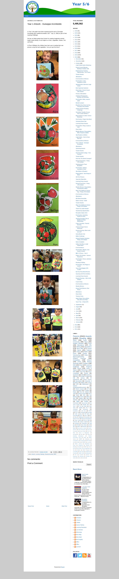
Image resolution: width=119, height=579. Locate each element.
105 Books (87, 413)
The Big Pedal (82, 406)
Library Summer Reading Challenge (82, 109)
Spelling (80, 407)
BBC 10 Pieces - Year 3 (82, 253)
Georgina (78, 517)
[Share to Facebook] (59, 452)
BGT (90, 415)
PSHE (90, 410)
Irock (74, 442)
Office (77, 542)
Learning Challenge (40, 454)
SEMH (85, 446)
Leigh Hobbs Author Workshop (83, 65)
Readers (88, 445)
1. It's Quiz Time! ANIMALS (86, 487)
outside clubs (81, 453)
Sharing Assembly (49, 454)
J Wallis (78, 522)
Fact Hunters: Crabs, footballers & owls (81, 81)
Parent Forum (76, 418)
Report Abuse (77, 469)
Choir (80, 365)
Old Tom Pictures (80, 177)
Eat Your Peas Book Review (83, 271)
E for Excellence (80, 247)
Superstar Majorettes (81, 179)
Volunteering (76, 355)
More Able (80, 348)
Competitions (76, 440)
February (78, 320)
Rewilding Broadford (77, 446)
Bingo (85, 437)
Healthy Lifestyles (78, 343)
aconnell (78, 546)
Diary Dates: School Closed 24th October (83, 91)
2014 (76, 57)
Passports (81, 445)
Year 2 (86, 415)
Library (79, 368)
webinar (79, 457)
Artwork (33, 454)
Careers (82, 396)
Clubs (78, 351)
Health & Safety (85, 376)
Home (26, 16)
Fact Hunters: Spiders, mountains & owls (81, 168)
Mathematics (85, 384)
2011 (76, 329)
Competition (76, 360)
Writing (79, 346)
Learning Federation (81, 527)
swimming (81, 456)
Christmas (75, 409)
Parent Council (80, 389)
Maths (86, 351)
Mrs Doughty (79, 539)
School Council (82, 393)
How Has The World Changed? (84, 158)
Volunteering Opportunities (82, 210)
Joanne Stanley (80, 525)
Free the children (84, 392)
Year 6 (90, 393)
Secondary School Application (83, 448)
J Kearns (78, 520)
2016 (76, 52)
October (78, 63)
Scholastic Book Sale (81, 121)
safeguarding (89, 453)
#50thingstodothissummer (79, 387)
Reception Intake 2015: (81, 213)
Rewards (84, 426)
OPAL (87, 396)
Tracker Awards (80, 156)
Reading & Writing (80, 262)
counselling (75, 451)
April (77, 315)
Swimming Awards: (80, 148)
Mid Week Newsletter (81, 198)
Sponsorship (84, 403)
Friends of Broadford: (81, 93)
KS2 (74, 365)
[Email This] (54, 452)
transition (88, 456)
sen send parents (79, 454)
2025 (76, 33)
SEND (77, 401)
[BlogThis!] (56, 452)
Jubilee (78, 442)
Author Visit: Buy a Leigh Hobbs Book (82, 244)
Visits (86, 355)
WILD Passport (86, 450)
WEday (83, 382)
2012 (76, 327)
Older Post (64, 506)
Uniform (78, 450)
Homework (75, 375)
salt (81, 434)
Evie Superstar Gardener (82, 88)
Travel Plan (82, 371)
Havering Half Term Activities (83, 274)
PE (91, 400)
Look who (83, 410)
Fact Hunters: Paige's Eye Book (84, 119)
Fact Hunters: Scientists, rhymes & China (82, 215)
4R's (84, 395)
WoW (77, 395)
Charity (85, 353)
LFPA (77, 384)
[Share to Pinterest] (61, 452)
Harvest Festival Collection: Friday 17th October (83, 239)
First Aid (88, 440)
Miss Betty (78, 534)
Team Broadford (77, 390)
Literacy (83, 378)
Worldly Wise (86, 404)
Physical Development (86, 418)
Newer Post (31, 506)
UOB (90, 421)
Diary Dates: (79, 129)
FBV (90, 387)
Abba (88, 434)
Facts (90, 343)
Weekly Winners (80, 286)
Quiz (74, 398)
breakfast (77, 423)
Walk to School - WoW (81, 200)
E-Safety (87, 390)
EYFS (79, 361)
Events (90, 348)
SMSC (54, 454)
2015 (76, 55)
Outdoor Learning (79, 358)
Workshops (84, 370)
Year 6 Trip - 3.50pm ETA (82, 302)
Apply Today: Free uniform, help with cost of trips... (82, 299)
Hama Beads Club (80, 234)
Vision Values (84, 424)
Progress (89, 366)
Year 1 (81, 415)
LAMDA (83, 442)
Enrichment (85, 409)
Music (76, 376)
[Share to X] (58, 452)
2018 (76, 48)
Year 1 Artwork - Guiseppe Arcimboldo (82, 143)
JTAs (74, 393)
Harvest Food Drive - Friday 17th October (83, 161)
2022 (76, 39)
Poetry (74, 392)
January (78, 322)
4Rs (90, 345)
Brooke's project (80, 103)
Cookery (86, 401)
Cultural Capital (83, 421)
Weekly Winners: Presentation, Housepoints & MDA (83, 187)
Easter (88, 429)
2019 (76, 46)
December (79, 59)
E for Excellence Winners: (82, 78)
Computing (82, 440)
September (79, 304)
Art (89, 424)
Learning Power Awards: (82, 123)
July (77, 309)
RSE (78, 424)
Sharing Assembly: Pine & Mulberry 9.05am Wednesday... (82, 220)
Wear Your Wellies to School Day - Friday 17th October (83, 191)
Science (75, 385)
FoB (74, 378)
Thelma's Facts (79, 296)
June (77, 311)
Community (76, 342)
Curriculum (76, 403)
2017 (76, 50)
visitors (74, 457)
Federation (82, 412)
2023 (76, 37)
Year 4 (87, 407)
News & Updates (80, 242)
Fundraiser (75, 410)
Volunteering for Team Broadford (81, 165)
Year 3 (76, 412)
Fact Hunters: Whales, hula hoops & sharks (82, 250)
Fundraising (84, 400)
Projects (86, 373)
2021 (76, 41)
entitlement (87, 451)
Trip (74, 450)
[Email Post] (51, 451)
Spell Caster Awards (85, 475)
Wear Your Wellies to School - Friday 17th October (83, 205)
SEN (87, 398)
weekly (84, 457)
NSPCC (79, 426)
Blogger (63, 567)
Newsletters (88, 346)
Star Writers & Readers (81, 171)
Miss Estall (79, 537)
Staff (82, 375)
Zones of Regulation (84, 432)
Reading (82, 338)
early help (81, 451)
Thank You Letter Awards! (82, 208)
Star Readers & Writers (81, 135)
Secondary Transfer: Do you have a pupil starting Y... (83, 113)
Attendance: (79, 76)
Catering (89, 350)
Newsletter (87, 417)
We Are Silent (86, 420)
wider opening (78, 413)
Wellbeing (81, 417)
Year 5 (74, 406)
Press (74, 353)
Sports (79, 350)
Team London (78, 420)
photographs (75, 434)
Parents (76, 336)
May (77, 313)
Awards (89, 336)
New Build (89, 412)
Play (76, 417)
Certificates (87, 439)
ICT (88, 389)
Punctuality (75, 415)
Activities (75, 400)
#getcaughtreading (78, 356)
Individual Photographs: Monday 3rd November (82, 96)
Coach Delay (79, 281)
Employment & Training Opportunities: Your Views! (83, 71)
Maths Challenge (80, 236)
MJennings (79, 532)
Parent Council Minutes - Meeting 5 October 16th (82, 68)
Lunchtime (89, 442)
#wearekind (79, 381)
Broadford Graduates (84, 500)
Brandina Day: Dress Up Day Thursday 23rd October (83, 105)
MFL (74, 426)
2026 (76, 31)
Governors (89, 375)
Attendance (80, 345)
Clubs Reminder (81, 429)
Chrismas (75, 421)
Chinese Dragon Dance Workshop (82, 227)
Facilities (85, 363)
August (78, 306)
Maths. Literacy (78, 443)
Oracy (74, 445)
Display (81, 398)
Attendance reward (82, 428)
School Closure (87, 379)
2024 (76, 35)
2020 (76, 44)
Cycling (90, 382)
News (86, 342)
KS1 (74, 371)
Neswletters (87, 443)
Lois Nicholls (79, 529)
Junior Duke (82, 431)
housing (74, 453)
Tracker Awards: (80, 74)
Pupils (85, 340)
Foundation (75, 431)
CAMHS (80, 439)
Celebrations (84, 423)
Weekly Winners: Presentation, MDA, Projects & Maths (83, 132)
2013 (76, 325)
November (79, 61)
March (77, 317)
